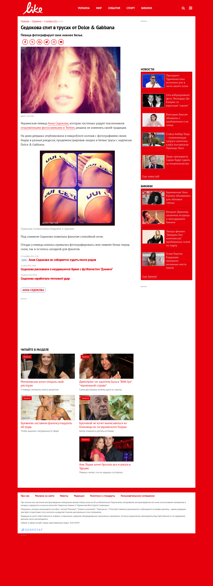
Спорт (130, 8)
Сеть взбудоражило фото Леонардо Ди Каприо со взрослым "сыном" (178, 100)
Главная (25, 21)
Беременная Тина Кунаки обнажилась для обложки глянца (178, 197)
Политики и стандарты (102, 495)
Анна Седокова (58, 123)
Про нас (25, 495)
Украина (84, 8)
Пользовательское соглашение (138, 495)
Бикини (146, 8)
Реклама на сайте (44, 495)
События (114, 8)
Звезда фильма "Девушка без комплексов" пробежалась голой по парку (178, 238)
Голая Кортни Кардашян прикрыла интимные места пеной (176, 260)
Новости (147, 69)
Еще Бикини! (149, 276)
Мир (99, 8)
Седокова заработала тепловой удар (45, 278)
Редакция (79, 495)
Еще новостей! (150, 176)
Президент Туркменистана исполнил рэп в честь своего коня (177, 81)
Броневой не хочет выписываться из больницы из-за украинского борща (103, 425)
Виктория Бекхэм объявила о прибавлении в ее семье (177, 120)
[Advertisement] (77, 322)
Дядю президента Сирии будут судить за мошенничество (178, 160)
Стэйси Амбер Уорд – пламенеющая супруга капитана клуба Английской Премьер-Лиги (178, 141)
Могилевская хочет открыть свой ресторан (42, 383)
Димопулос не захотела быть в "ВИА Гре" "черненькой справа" (105, 383)
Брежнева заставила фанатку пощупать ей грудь (46, 425)
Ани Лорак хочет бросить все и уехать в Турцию (105, 466)
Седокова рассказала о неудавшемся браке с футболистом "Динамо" (67, 269)
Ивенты (64, 495)
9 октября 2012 (51, 21)
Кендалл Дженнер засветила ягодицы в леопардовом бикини (178, 217)
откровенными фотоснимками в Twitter (48, 128)
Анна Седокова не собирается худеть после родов (59, 260)
